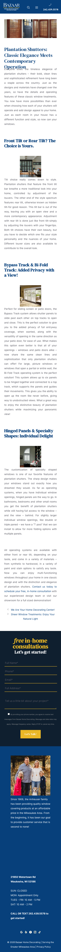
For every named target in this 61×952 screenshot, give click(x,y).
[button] (28, 8)
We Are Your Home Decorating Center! (33, 609)
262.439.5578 (37, 913)
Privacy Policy (44, 946)
